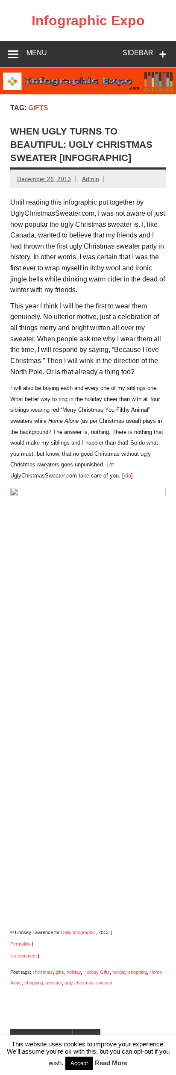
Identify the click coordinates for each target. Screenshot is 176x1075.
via (127, 475)
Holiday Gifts (96, 972)
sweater (54, 982)
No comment (23, 955)
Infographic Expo (88, 20)
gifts (60, 972)
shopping (33, 982)
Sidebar (138, 52)
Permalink (20, 943)
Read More (111, 1063)
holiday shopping (129, 972)
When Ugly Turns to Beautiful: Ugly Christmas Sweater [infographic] (81, 145)
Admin (90, 179)
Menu (36, 52)
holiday (74, 972)
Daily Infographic (78, 932)
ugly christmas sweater (89, 982)
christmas (42, 972)
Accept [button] (79, 1063)
